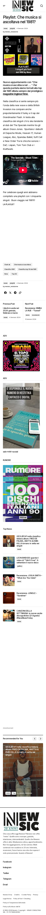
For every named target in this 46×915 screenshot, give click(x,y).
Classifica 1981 (9, 269)
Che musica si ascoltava (22, 264)
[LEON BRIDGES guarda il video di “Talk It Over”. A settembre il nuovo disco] (9, 562)
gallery (19, 566)
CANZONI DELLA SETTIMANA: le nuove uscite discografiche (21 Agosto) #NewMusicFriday (29, 614)
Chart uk (7, 264)
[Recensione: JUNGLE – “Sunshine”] (9, 598)
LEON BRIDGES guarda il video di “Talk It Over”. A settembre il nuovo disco (27, 560)
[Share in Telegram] (15, 292)
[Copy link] (20, 292)
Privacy (35, 895)
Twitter (6, 873)
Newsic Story (7, 895)
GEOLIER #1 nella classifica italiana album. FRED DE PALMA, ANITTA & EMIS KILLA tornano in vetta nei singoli (28, 541)
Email (5, 884)
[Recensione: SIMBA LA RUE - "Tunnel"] (33, 311)
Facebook (7, 861)
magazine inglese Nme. (15, 93)
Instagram (7, 867)
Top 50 (14, 274)
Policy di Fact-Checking (21, 899)
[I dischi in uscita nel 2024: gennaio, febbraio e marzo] (13, 311)
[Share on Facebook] (5, 292)
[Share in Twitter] (10, 292)
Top (13, 793)
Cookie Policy (26, 895)
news (5, 28)
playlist (12, 28)
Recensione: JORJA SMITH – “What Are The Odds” (29, 576)
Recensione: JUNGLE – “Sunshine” (27, 594)
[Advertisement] (23, 652)
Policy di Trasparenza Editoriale (14, 903)
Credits (17, 895)
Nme (6, 274)
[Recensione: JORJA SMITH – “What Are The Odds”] (9, 580)
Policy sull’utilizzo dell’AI (11, 907)
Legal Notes (7, 899)
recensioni (35, 315)
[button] (4, 6)
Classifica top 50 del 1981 (27, 269)
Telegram (7, 879)
